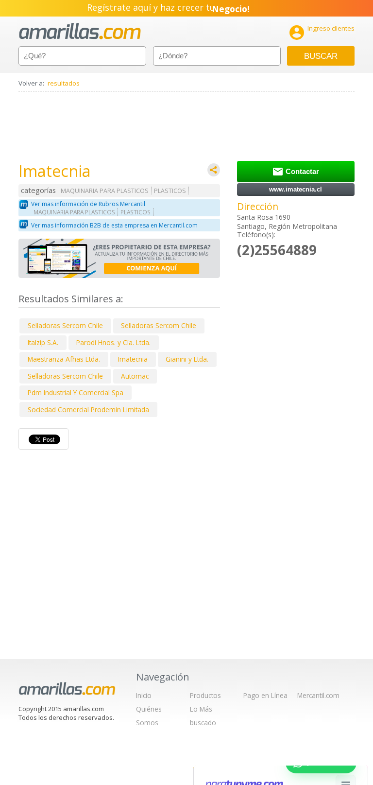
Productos (205, 695)
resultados (64, 83)
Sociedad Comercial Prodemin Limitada (88, 409)
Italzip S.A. (43, 342)
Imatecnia (133, 359)
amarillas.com (79, 31)
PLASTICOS (170, 191)
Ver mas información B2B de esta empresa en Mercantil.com (114, 225)
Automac (135, 376)
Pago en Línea (265, 695)
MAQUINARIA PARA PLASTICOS (105, 191)
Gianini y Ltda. (187, 359)
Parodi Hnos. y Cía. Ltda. (113, 342)
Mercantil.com (318, 695)
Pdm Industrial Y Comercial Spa (75, 392)
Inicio (144, 695)
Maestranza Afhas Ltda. (64, 359)
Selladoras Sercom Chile (65, 325)
